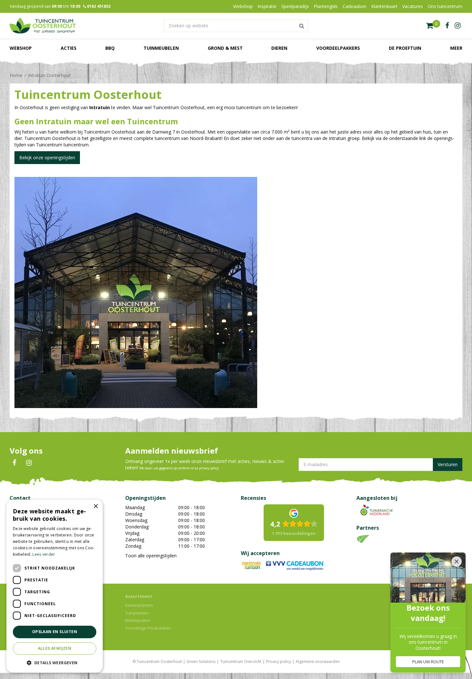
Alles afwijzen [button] (55, 648)
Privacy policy (278, 661)
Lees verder (43, 554)
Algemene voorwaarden (318, 661)
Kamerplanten (139, 605)
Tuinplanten (137, 613)
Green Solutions (201, 661)
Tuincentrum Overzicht (240, 661)
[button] (54, 662)
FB (14, 463)
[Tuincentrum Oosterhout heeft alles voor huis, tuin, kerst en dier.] (43, 26)
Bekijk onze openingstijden (47, 157)
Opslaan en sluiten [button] (54, 631)
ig (457, 25)
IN (29, 463)
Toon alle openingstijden (151, 556)
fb (447, 25)
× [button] (95, 506)
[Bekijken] (433, 25)
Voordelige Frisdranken (148, 628)
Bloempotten (137, 620)
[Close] (456, 561)
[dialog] (54, 586)
